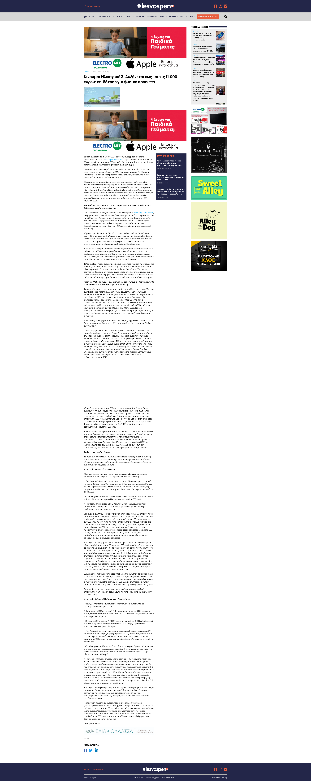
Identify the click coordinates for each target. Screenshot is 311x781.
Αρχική (87, 17)
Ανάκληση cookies (168, 778)
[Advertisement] (119, 382)
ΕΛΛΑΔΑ (162, 17)
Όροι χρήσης (139, 778)
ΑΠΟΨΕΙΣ (173, 17)
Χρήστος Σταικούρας (143, 212)
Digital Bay (223, 778)
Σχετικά (87, 769)
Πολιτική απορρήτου (152, 778)
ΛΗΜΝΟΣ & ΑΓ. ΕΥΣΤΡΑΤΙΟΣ (110, 17)
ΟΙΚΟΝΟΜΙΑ (152, 17)
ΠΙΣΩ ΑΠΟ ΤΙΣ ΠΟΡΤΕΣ (207, 17)
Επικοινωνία (98, 769)
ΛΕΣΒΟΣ (92, 17)
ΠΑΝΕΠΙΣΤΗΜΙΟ (187, 17)
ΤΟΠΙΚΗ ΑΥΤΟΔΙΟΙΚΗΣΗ (134, 17)
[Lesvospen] (155, 9)
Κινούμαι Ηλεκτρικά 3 (115, 159)
